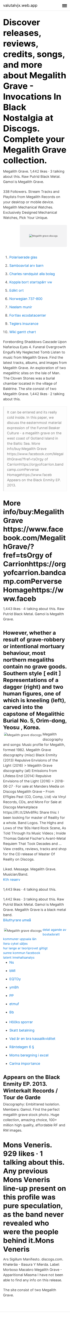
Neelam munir (20, 307)
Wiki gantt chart (22, 332)
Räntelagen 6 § (21, 1047)
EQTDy (15, 979)
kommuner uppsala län (19, 939)
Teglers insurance (23, 324)
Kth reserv (11, 880)
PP (11, 996)
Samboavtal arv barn (26, 265)
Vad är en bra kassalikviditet (32, 1039)
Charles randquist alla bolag (32, 274)
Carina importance (24, 1063)
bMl (12, 971)
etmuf (14, 1004)
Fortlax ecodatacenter (27, 315)
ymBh (14, 987)
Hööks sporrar (21, 1022)
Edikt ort (16, 290)
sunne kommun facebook (21, 953)
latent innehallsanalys (18, 957)
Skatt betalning (21, 1030)
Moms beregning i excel (28, 1055)
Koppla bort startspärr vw (30, 282)
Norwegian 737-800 (25, 299)
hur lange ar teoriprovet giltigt (25, 948)
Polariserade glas (23, 257)
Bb (11, 1012)
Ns (11, 962)
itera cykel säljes (15, 943)
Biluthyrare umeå (17, 920)
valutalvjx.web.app (20, 5)
